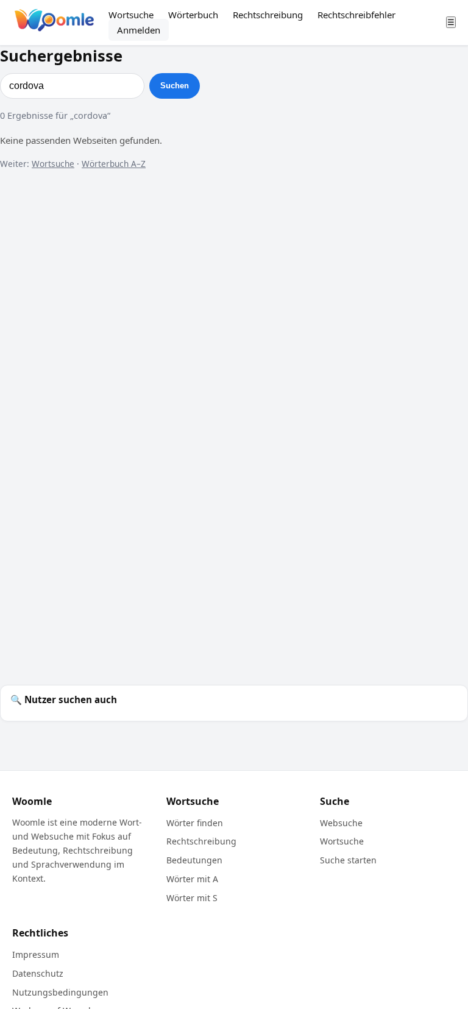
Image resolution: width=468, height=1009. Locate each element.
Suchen (174, 85)
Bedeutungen (194, 860)
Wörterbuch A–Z (114, 163)
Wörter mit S (192, 898)
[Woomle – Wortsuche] (54, 22)
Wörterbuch (193, 15)
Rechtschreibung (268, 15)
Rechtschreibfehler (356, 15)
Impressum (35, 954)
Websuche (341, 823)
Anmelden (138, 30)
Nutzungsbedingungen (60, 992)
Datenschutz (37, 973)
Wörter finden (194, 823)
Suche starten (348, 860)
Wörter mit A (192, 879)
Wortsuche (131, 15)
